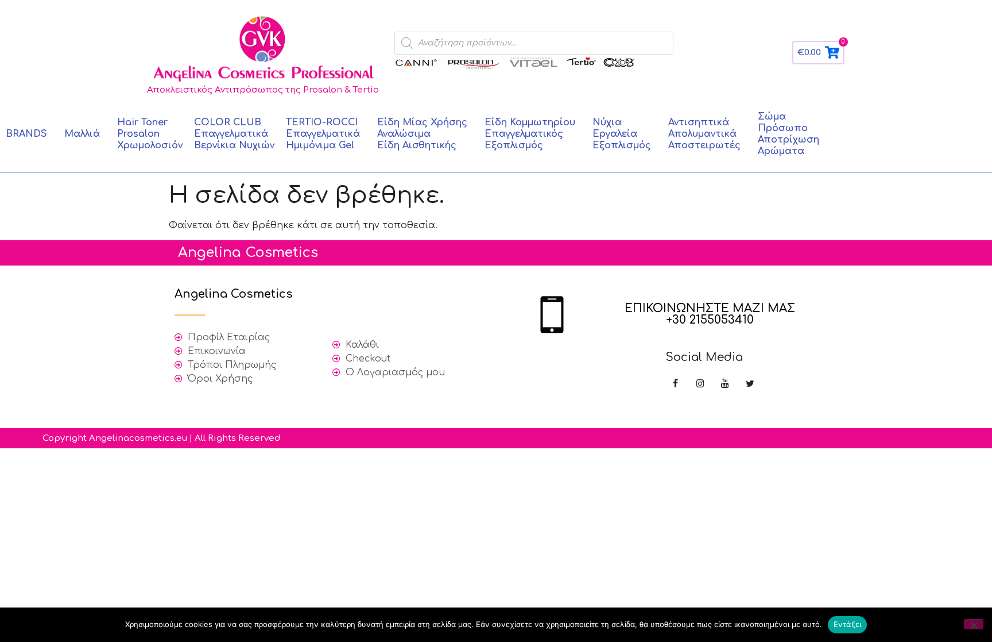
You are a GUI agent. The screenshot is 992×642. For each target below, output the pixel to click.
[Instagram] (700, 384)
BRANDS (26, 134)
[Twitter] (750, 384)
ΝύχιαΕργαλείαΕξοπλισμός (621, 134)
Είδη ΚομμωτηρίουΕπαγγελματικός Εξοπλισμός (530, 134)
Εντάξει (848, 624)
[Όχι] (973, 624)
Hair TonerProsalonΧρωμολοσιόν (150, 134)
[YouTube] (725, 384)
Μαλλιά (82, 134)
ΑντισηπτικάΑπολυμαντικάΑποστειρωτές (704, 134)
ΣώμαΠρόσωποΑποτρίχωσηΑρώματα (788, 134)
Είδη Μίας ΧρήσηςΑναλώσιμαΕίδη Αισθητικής (422, 134)
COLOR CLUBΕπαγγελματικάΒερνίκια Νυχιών (234, 134)
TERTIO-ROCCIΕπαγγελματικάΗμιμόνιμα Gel (323, 134)
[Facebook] (675, 384)
